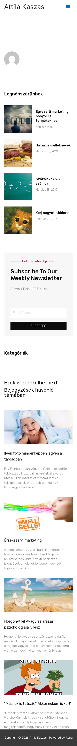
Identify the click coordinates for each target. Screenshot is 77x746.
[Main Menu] (68, 7)
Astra (69, 737)
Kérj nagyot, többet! (52, 213)
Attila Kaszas (24, 7)
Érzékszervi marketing (23, 540)
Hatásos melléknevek (53, 145)
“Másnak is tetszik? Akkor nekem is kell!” (37, 703)
